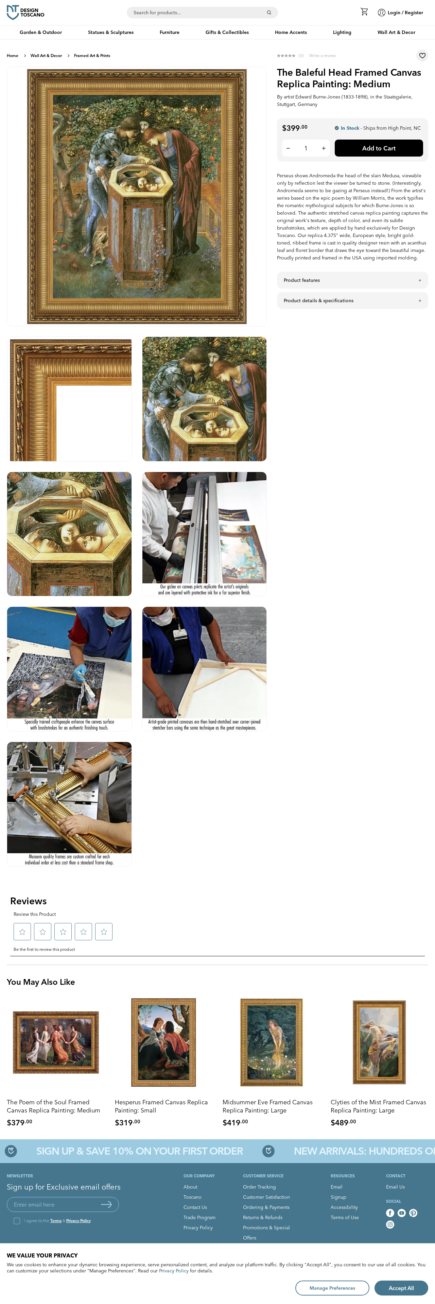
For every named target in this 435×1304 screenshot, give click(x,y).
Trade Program (199, 1217)
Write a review (322, 55)
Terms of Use (345, 1217)
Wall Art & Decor (46, 55)
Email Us (395, 1187)
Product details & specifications (318, 300)
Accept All (401, 1288)
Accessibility (344, 1207)
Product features (302, 280)
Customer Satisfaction (266, 1197)
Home (12, 55)
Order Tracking (259, 1187)
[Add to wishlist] (422, 55)
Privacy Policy (78, 1220)
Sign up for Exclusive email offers (64, 1187)
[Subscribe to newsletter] (106, 1204)
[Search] (269, 12)
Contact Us (195, 1207)
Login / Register (405, 13)
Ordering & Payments (266, 1207)
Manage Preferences (332, 1288)
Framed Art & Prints (92, 55)
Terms (56, 1220)
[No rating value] (288, 55)
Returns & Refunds (262, 1217)
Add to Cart (379, 148)
